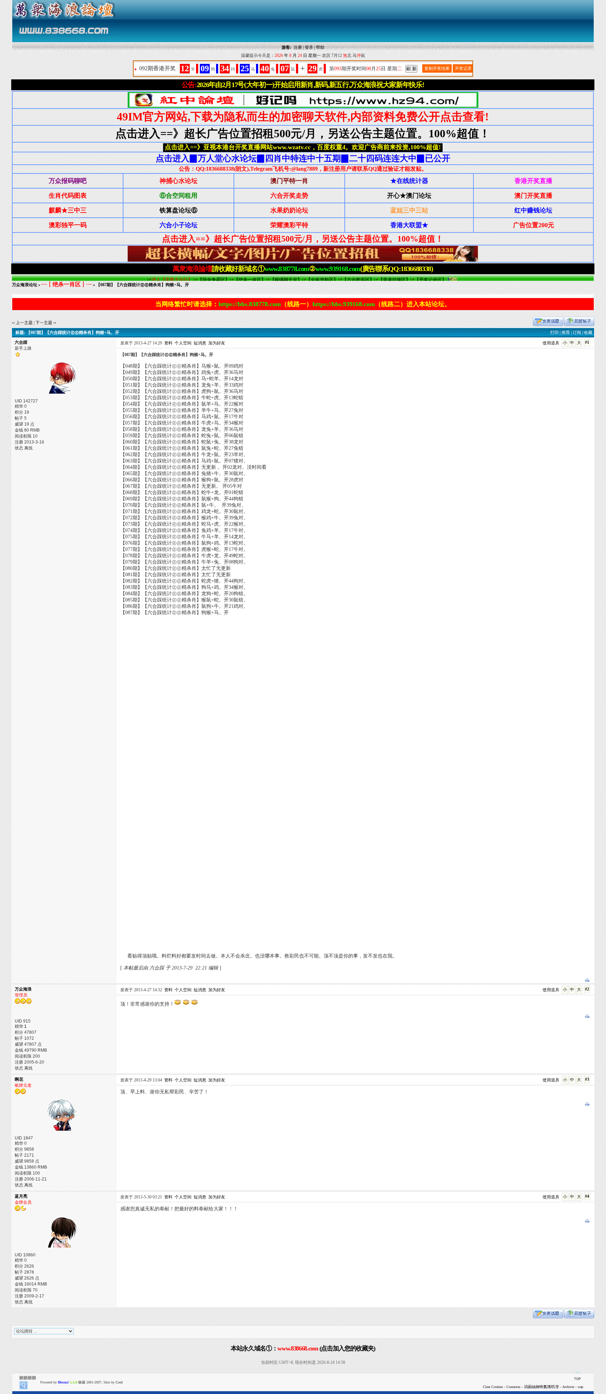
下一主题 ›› (45, 322)
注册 (298, 47)
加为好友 (216, 343)
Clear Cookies (493, 1387)
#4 (587, 1196)
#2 (587, 989)
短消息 (200, 343)
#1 (587, 342)
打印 (554, 332)
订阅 (577, 332)
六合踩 (21, 342)
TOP (577, 1379)
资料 (168, 343)
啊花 (19, 1079)
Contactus (513, 1387)
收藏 (588, 332)
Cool (119, 1382)
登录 (309, 47)
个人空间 (183, 343)
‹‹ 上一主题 (22, 322)
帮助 (320, 47)
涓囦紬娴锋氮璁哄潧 (541, 1387)
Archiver (568, 1387)
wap (580, 1387)
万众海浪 (23, 989)
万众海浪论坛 (24, 284)
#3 (587, 1079)
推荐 (565, 332)
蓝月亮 (21, 1196)
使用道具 (551, 343)
